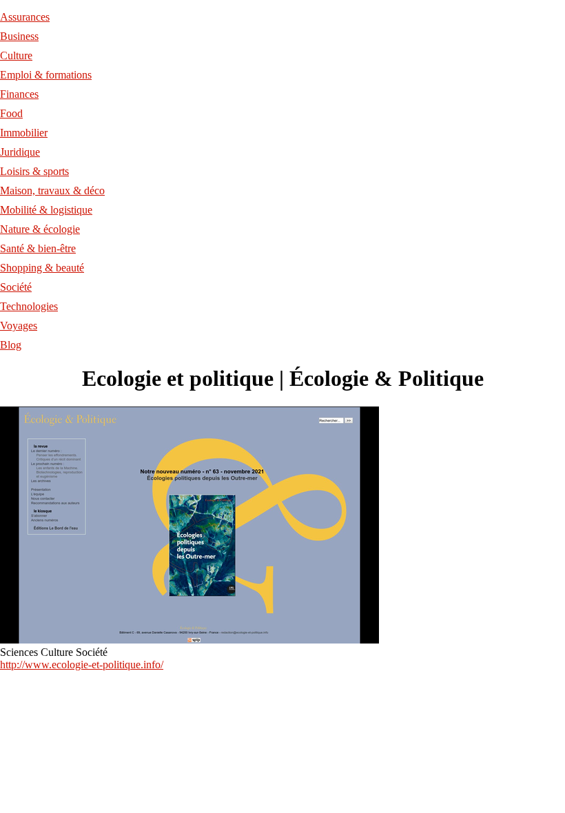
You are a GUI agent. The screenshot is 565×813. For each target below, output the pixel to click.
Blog (10, 345)
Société (16, 287)
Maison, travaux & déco (52, 190)
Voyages (18, 325)
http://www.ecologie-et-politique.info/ (81, 664)
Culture (16, 55)
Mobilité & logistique (46, 210)
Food (11, 113)
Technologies (29, 306)
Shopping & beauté (42, 268)
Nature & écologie (40, 229)
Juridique (20, 152)
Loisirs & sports (34, 171)
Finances (19, 94)
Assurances (25, 17)
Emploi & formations (46, 75)
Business (19, 36)
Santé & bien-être (38, 248)
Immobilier (24, 132)
